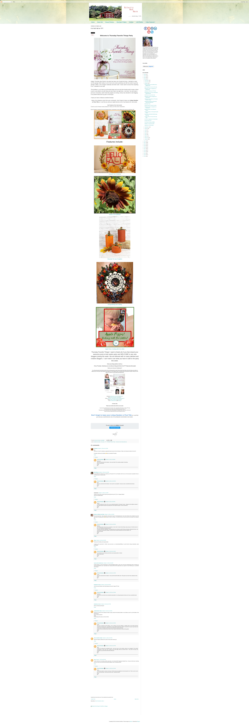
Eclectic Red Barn (113, 397)
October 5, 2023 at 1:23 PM (103, 492)
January (146, 139)
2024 (145, 77)
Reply (95, 454)
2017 (145, 148)
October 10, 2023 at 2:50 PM (111, 524)
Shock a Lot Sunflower (115, 214)
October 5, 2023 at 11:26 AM (103, 448)
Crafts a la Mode (113, 399)
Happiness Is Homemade (149, 125)
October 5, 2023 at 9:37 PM (106, 604)
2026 (145, 74)
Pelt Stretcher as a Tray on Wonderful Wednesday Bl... (151, 93)
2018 (145, 147)
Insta (121, 396)
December (147, 80)
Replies (96, 457)
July (145, 130)
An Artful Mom (112, 400)
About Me (100, 22)
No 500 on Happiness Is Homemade (151, 119)
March (146, 136)
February (146, 137)
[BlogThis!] (108, 440)
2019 (145, 145)
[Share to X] (110, 440)
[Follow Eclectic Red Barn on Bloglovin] (148, 67)
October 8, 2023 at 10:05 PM (111, 481)
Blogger (138, 721)
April (146, 134)
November (147, 81)
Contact (131, 22)
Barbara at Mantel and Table (99, 514)
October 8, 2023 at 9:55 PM (110, 501)
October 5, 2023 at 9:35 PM (106, 584)
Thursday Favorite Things (111, 441)
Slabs (95, 540)
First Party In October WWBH (150, 122)
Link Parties (139, 22)
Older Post (136, 699)
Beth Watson (96, 472)
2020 (145, 144)
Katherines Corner (113, 396)
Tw (122, 396)
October (146, 83)
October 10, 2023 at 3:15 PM (111, 592)
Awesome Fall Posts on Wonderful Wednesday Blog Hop (151, 102)
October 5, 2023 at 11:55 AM (104, 472)
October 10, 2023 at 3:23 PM (111, 623)
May (145, 133)
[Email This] (107, 440)
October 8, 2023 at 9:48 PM (110, 459)
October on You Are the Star (149, 123)
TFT (106, 441)
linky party (103, 441)
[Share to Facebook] (111, 440)
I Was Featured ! (150, 22)
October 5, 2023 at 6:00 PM (101, 540)
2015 (145, 151)
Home (93, 22)
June (146, 131)
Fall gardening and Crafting (115, 304)
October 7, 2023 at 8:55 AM (101, 659)
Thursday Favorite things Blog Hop (121, 441)
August (146, 128)
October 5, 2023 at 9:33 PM (108, 563)
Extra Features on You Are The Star (151, 87)
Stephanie (96, 448)
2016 (145, 150)
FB (119, 396)
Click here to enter (115, 427)
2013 (145, 154)
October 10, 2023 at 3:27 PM (111, 645)
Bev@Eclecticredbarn (97, 441)
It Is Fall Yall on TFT (148, 120)
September (147, 127)
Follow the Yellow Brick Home (113, 398)
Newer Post (93, 699)
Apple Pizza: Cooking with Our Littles (114, 349)
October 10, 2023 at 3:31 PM (111, 668)
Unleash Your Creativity (115, 174)
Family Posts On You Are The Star (150, 105)
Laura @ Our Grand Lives (98, 563)
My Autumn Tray (147, 103)
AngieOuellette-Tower (98, 610)
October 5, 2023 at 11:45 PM (107, 610)
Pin (117, 396)
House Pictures (109, 22)
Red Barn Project (122, 22)
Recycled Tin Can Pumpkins (115, 259)
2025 (145, 75)
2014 (145, 153)
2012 (145, 156)
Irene (95, 659)
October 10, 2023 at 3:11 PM (111, 551)
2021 (145, 142)
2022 (145, 141)
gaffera (131, 721)
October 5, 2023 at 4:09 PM (109, 514)
